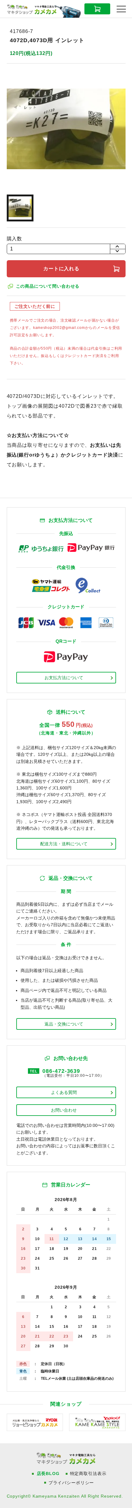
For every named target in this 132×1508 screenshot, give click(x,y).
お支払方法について (64, 677)
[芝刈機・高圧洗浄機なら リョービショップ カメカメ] (35, 1422)
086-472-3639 (61, 1071)
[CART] (97, 8)
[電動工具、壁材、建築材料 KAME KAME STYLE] (97, 1422)
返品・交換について (64, 1024)
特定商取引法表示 (88, 1473)
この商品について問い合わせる (48, 286)
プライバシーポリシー (71, 1482)
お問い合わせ (64, 1110)
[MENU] (121, 9)
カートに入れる (61, 268)
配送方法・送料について (63, 843)
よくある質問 (64, 1092)
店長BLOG (48, 1473)
